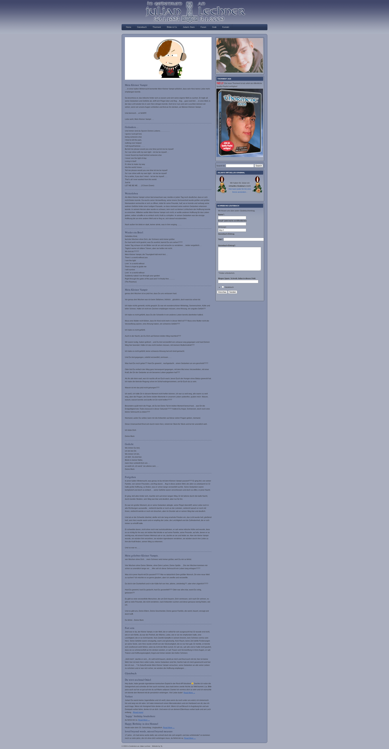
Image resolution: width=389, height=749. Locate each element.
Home (128, 27)
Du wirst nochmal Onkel (138, 679)
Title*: (221, 239)
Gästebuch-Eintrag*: (227, 245)
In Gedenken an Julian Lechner (194, 5)
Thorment (157, 27)
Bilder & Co (172, 27)
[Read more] (138, 712)
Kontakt (225, 27)
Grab (214, 27)
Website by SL (157, 746)
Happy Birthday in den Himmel (141, 723)
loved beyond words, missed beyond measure (149, 731)
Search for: (220, 166)
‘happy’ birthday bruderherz (140, 716)
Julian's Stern (189, 27)
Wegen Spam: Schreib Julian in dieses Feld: (237, 278)
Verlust (129, 696)
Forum (203, 27)
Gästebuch (142, 27)
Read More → (189, 693)
